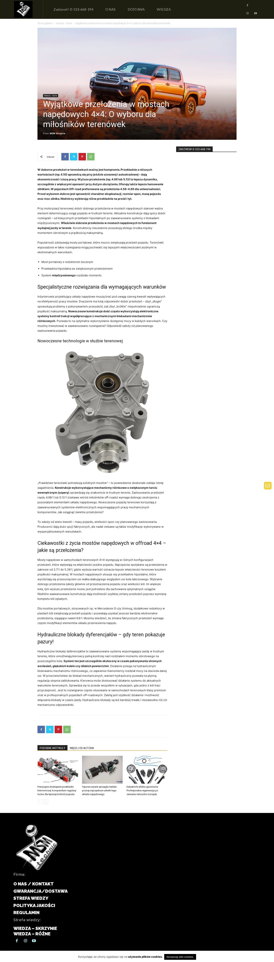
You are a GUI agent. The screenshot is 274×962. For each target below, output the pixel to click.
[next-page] (45, 801)
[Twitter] (73, 156)
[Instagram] (247, 13)
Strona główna (45, 23)
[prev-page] (39, 801)
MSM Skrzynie (57, 133)
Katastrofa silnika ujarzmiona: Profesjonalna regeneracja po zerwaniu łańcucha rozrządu (142, 790)
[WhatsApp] (91, 156)
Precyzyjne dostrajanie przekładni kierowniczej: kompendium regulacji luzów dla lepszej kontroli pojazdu (56, 790)
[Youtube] (255, 13)
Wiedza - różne (64, 23)
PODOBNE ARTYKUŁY (52, 748)
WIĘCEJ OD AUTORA (82, 748)
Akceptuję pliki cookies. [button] (180, 956)
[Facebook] (247, 5)
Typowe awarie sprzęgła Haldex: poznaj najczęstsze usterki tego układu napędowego (99, 790)
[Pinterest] (82, 156)
